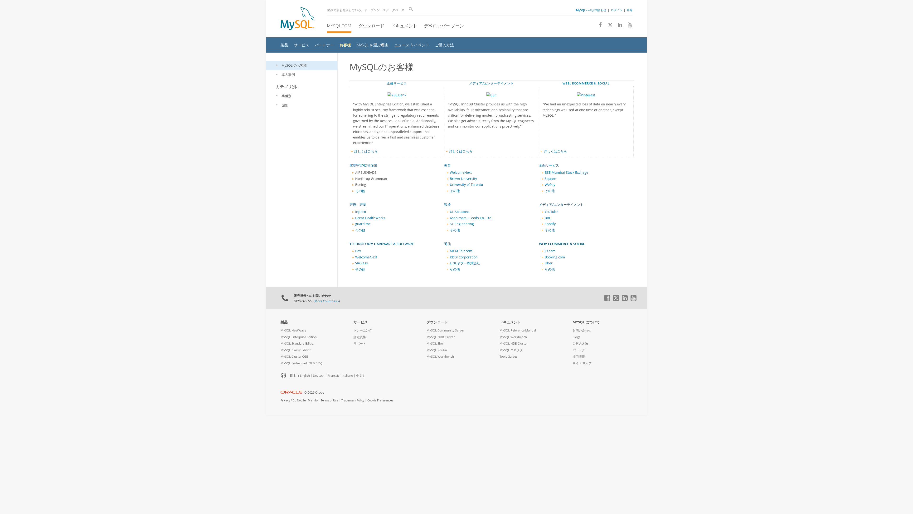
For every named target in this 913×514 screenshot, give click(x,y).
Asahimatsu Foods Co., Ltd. (471, 218)
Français (333, 376)
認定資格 (360, 337)
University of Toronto (466, 185)
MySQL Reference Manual (518, 330)
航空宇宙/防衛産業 (363, 165)
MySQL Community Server (445, 330)
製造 (447, 205)
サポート (360, 343)
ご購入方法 (580, 343)
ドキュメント (404, 26)
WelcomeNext (461, 172)
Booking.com (555, 257)
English (305, 376)
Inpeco (360, 212)
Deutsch (319, 376)
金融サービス (397, 83)
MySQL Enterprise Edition (299, 337)
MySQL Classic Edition (296, 350)
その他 (360, 191)
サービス (361, 322)
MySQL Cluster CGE (294, 357)
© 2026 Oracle (314, 392)
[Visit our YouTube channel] (628, 26)
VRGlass (361, 263)
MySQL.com (339, 26)
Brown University (463, 179)
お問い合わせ (582, 330)
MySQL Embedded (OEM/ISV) (301, 363)
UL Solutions (460, 212)
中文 (359, 376)
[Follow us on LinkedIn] (618, 26)
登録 (629, 10)
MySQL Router (437, 350)
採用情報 (579, 357)
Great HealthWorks (370, 218)
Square (550, 179)
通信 (447, 244)
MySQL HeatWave (293, 330)
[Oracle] (291, 392)
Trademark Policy (352, 400)
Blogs (576, 337)
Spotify (550, 224)
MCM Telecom (461, 251)
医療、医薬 (358, 205)
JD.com (550, 251)
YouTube (551, 212)
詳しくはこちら (366, 151)
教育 (447, 165)
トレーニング (363, 330)
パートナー (580, 350)
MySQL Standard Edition (298, 343)
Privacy (285, 400)
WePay (550, 185)
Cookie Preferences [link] (380, 400)
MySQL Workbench (440, 357)
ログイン (616, 10)
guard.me (363, 224)
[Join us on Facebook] (598, 26)
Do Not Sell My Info (305, 400)
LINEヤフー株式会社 (465, 263)
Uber (549, 263)
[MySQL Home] (297, 19)
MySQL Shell (435, 343)
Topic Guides (508, 357)
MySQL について (586, 322)
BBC (548, 218)
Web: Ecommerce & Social (586, 83)
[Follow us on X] (608, 26)
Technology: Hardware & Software (382, 244)
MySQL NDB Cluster (441, 337)
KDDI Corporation (464, 257)
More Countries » (327, 301)
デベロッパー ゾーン (444, 26)
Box (358, 251)
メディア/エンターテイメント (491, 83)
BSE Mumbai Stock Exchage (566, 172)
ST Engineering (462, 224)
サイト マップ (582, 363)
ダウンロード (371, 26)
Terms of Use (329, 400)
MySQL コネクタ (511, 350)
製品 (284, 322)
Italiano (347, 376)
